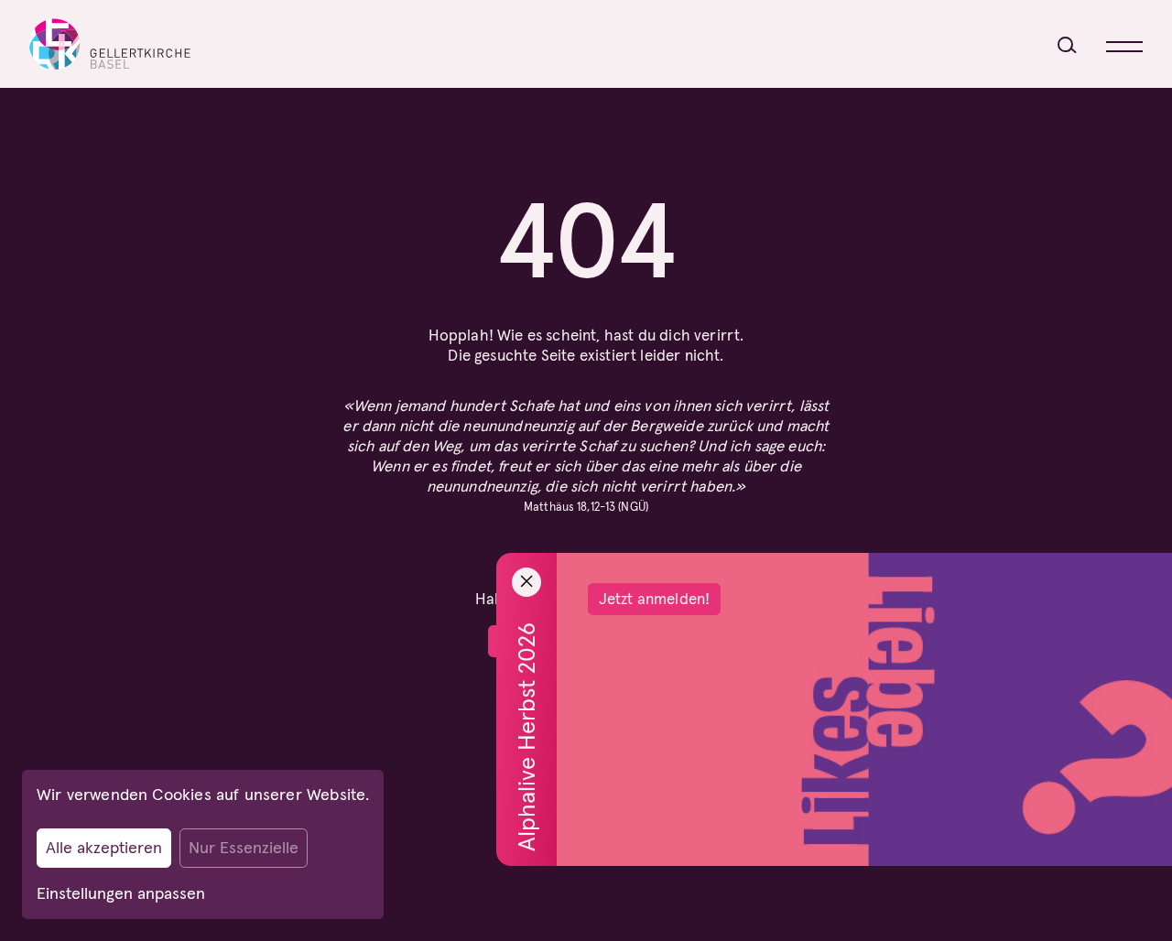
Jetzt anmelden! (655, 599)
